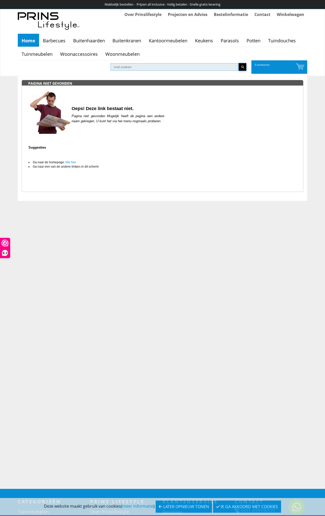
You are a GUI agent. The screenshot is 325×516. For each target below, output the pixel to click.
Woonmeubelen (122, 54)
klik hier (71, 162)
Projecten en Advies (187, 14)
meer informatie (137, 506)
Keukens (204, 41)
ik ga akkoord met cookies (249, 506)
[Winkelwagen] (300, 67)
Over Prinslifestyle (142, 14)
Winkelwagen (290, 14)
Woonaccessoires (79, 54)
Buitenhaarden (89, 41)
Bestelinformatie (231, 14)
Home (28, 41)
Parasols (230, 41)
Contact (262, 14)
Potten (254, 41)
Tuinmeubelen (37, 54)
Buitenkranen (126, 41)
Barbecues (54, 41)
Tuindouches (282, 41)
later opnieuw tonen (185, 506)
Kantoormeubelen (168, 41)
